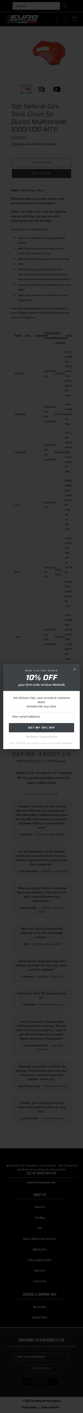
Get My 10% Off (41, 727)
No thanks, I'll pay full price (41, 737)
